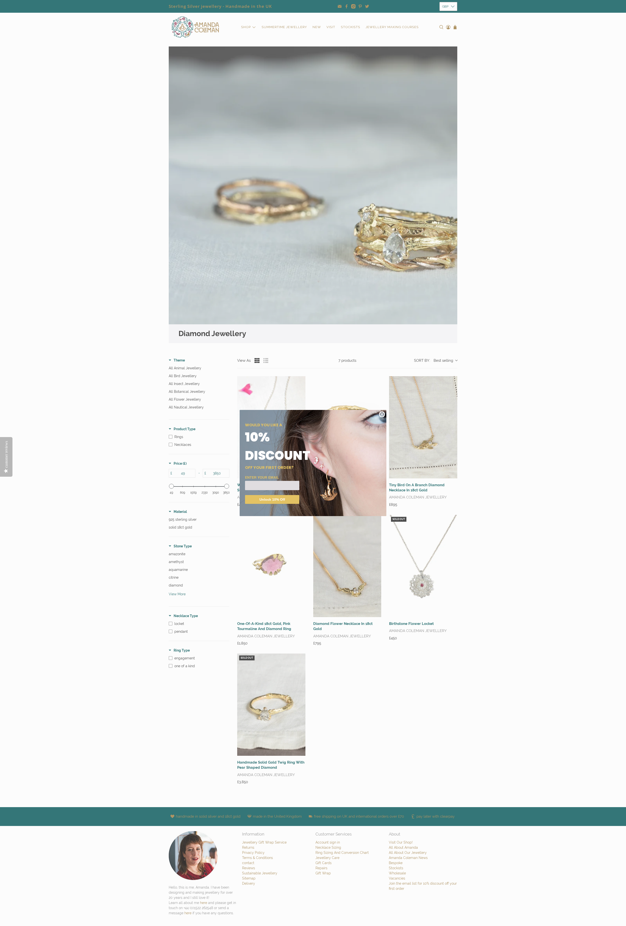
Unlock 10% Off (272, 499)
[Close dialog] (382, 414)
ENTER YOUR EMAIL (262, 477)
